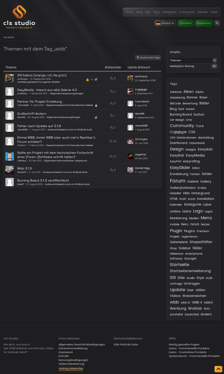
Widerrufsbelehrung (71, 364)
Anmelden (186, 23)
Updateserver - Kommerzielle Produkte (194, 356)
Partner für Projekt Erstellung (39, 101)
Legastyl (140, 154)
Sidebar (185, 248)
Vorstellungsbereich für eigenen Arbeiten (38, 81)
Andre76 (21, 172)
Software (176, 259)
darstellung (206, 138)
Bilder (204, 103)
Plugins (189, 231)
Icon (183, 199)
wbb (174, 302)
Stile (181, 277)
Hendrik (21, 117)
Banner (192, 97)
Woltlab (195, 308)
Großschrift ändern (31, 114)
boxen (190, 109)
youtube (176, 314)
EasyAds (205, 149)
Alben (188, 91)
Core (200, 126)
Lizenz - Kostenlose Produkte (187, 352)
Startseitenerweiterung (190, 270)
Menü (206, 218)
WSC (207, 309)
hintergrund (200, 193)
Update (177, 289)
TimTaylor (141, 139)
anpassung (177, 97)
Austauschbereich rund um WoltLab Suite (70, 129)
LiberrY (20, 184)
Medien (194, 218)
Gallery (205, 181)
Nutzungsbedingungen (73, 360)
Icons (191, 199)
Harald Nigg (142, 168)
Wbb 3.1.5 (24, 168)
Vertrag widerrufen (71, 368)
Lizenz (186, 211)
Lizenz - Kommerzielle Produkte (189, 348)
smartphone (193, 254)
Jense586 (22, 129)
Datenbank (197, 143)
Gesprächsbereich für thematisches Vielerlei (69, 105)
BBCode (175, 103)
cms (189, 120)
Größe (201, 188)
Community (182, 125)
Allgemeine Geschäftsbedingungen (82, 344)
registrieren (189, 237)
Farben (195, 174)
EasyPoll (175, 161)
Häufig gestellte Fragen (184, 344)
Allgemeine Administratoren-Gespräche (65, 160)
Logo (198, 211)
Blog (173, 109)
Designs (190, 149)
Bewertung (190, 103)
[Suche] (217, 23)
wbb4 (208, 302)
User (190, 290)
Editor (196, 168)
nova (194, 224)
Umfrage (176, 284)
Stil (173, 277)
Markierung (178, 218)
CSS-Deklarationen (183, 138)
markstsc (22, 93)
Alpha (199, 92)
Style (200, 278)
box (181, 109)
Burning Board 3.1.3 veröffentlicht (43, 180)
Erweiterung (179, 174)
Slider (197, 248)
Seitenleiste (179, 242)
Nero (184, 224)
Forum (178, 180)
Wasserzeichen (194, 296)
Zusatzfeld (192, 314)
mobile (174, 224)
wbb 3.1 (185, 303)
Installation (205, 199)
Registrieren (204, 23)
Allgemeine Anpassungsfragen (66, 93)
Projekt (175, 237)
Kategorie (192, 204)
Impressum (66, 352)
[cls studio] (19, 17)
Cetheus (21, 160)
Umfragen (192, 283)
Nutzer (205, 224)
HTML (174, 199)
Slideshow (176, 254)
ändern (206, 314)
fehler (207, 173)
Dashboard (178, 143)
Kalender (176, 205)
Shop (173, 248)
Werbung (178, 308)
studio (191, 278)
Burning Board (181, 114)
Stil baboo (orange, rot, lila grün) (41, 75)
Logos (208, 211)
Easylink (177, 155)
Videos (175, 296)
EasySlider (180, 167)
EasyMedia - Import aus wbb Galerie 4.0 (47, 90)
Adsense (176, 92)
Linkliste (175, 211)
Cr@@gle (141, 89)
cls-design (177, 120)
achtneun (22, 78)
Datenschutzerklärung (73, 348)
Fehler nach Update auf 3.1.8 (39, 126)
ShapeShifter (201, 241)
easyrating (191, 161)
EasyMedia (195, 155)
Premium (203, 231)
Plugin (176, 231)
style (209, 278)
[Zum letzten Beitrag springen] (130, 78)
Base (203, 97)
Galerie (192, 181)
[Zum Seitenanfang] (218, 369)
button (199, 114)
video (200, 289)
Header (175, 193)
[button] (165, 23)
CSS (191, 131)
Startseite (179, 264)
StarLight (190, 259)
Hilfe (186, 193)
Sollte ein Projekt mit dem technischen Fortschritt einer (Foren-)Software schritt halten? (55, 155)
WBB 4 (197, 302)
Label (207, 204)
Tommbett (23, 105)
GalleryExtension (183, 188)
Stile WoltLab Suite (126, 344)
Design (177, 149)
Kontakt (64, 356)
